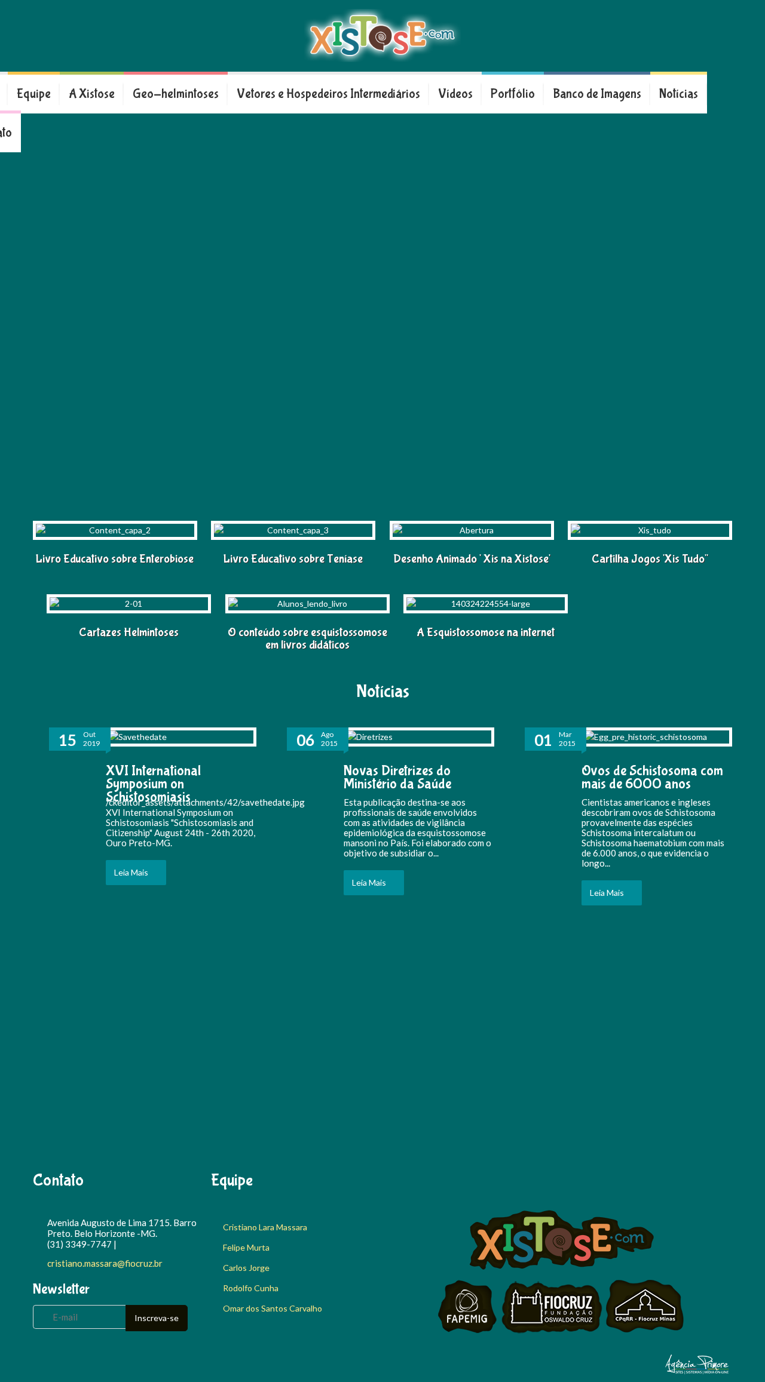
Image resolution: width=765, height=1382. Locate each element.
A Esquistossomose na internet (486, 632)
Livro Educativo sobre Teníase (293, 559)
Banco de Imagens (597, 94)
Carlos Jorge (246, 1268)
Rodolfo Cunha (251, 1288)
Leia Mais (131, 872)
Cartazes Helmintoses (129, 632)
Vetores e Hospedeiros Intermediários (328, 94)
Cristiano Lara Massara (265, 1227)
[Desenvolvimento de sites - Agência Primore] (697, 1371)
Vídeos (455, 94)
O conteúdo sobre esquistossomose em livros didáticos (307, 638)
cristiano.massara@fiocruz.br (105, 1263)
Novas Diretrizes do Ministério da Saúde (397, 777)
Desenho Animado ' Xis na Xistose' (471, 559)
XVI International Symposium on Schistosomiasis (153, 784)
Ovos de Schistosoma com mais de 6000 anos (652, 777)
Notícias (678, 94)
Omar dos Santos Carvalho (272, 1308)
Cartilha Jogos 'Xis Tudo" (650, 559)
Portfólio (513, 94)
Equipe (34, 94)
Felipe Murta (246, 1247)
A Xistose (92, 94)
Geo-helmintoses (176, 94)
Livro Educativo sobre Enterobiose (115, 559)
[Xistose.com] (382, 35)
